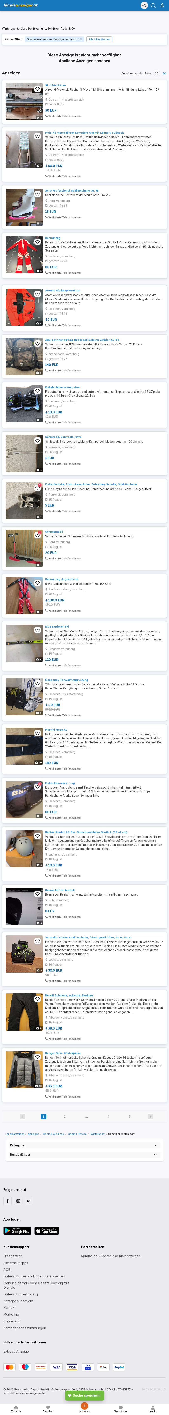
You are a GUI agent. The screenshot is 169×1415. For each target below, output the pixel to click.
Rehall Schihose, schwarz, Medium (69, 995)
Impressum (12, 1321)
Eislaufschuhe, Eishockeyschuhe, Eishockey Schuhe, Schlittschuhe (91, 484)
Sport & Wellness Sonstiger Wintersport (53, 39)
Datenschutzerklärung (20, 1294)
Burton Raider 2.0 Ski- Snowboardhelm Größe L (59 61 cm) (86, 832)
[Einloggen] (163, 3)
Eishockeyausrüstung (60, 783)
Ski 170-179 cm (55, 85)
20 (156, 73)
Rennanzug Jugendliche (61, 579)
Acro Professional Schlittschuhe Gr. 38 (72, 190)
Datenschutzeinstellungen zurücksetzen (34, 1276)
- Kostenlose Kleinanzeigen (111, 1256)
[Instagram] (18, 1201)
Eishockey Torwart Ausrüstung (66, 680)
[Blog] (29, 1201)
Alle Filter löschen (99, 39)
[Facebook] (7, 1201)
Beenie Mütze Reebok (60, 890)
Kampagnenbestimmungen (24, 1328)
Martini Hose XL (56, 729)
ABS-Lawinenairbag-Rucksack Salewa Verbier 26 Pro (82, 339)
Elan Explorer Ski (57, 626)
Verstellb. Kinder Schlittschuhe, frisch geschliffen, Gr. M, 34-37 (88, 937)
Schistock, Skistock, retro (63, 436)
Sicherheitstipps (15, 1263)
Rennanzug (52, 238)
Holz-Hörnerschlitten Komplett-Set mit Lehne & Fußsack (84, 132)
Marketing (11, 1314)
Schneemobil (54, 531)
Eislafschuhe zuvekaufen (62, 387)
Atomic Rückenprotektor (62, 290)
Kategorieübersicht (18, 1301)
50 (164, 73)
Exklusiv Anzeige (16, 1351)
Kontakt (9, 1308)
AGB (7, 1270)
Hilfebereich (12, 1256)
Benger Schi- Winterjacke (63, 1053)
